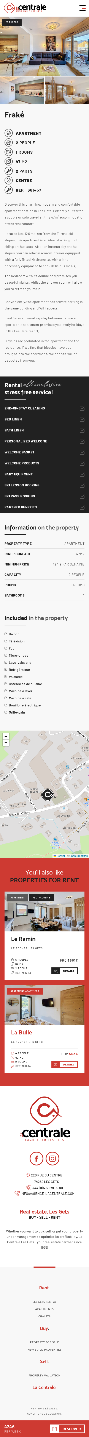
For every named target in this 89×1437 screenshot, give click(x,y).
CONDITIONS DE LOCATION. (44, 1413)
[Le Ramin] (45, 911)
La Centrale (44, 1387)
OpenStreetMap (78, 856)
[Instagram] (52, 1158)
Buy (44, 1328)
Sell (44, 1361)
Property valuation (44, 1375)
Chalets (44, 1316)
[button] (48, 794)
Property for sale (44, 1342)
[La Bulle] (45, 1005)
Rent (44, 1287)
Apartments (44, 1309)
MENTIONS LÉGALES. (44, 1408)
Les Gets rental (44, 1301)
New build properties (44, 1349)
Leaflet (60, 856)
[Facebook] (36, 1158)
